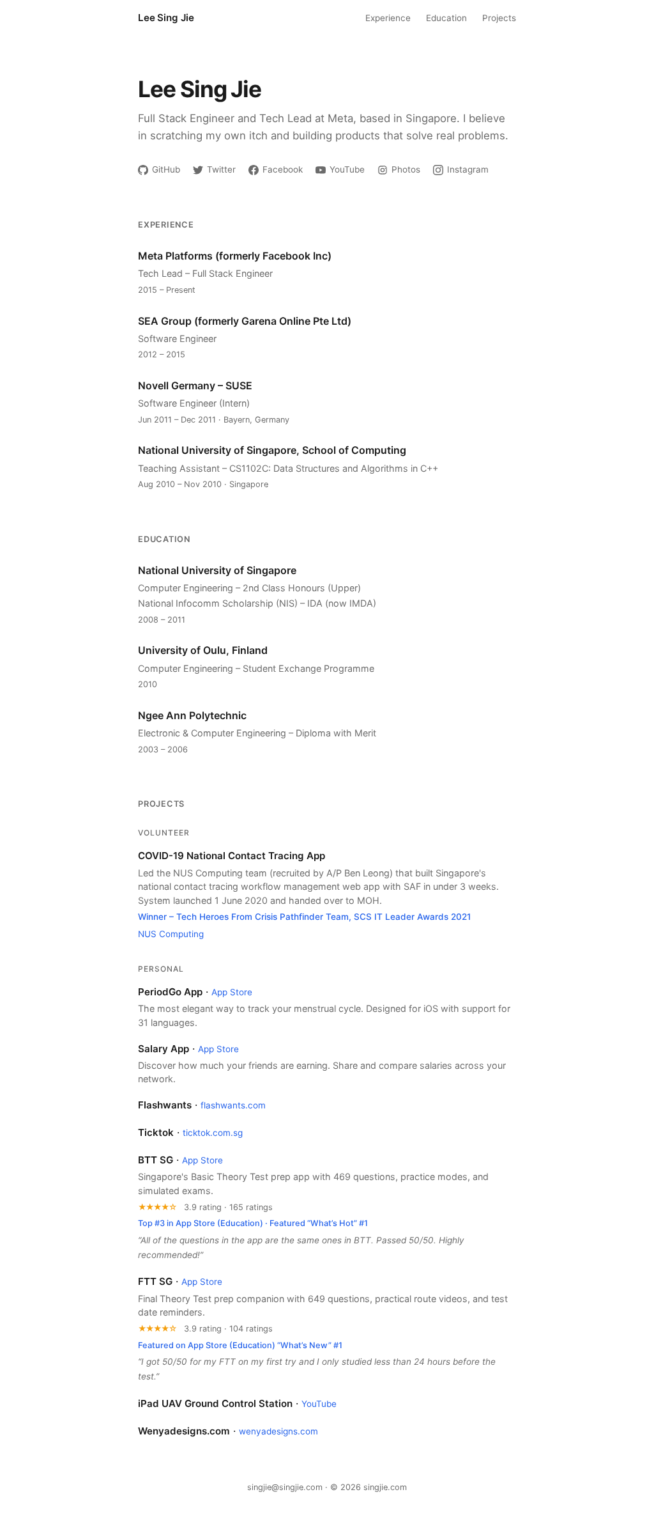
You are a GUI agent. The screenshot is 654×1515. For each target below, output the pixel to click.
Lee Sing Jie (166, 18)
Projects (499, 18)
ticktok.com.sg (213, 1133)
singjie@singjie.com (285, 1487)
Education (446, 18)
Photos (406, 169)
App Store (231, 992)
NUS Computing (171, 934)
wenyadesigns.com (278, 1431)
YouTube (347, 169)
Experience (388, 18)
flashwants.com (233, 1105)
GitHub (166, 169)
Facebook (282, 169)
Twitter (221, 169)
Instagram (468, 169)
